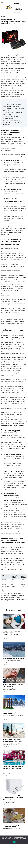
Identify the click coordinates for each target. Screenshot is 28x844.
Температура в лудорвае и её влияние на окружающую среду (12, 740)
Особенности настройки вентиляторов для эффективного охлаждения (12, 122)
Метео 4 (18, 3)
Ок (14, 842)
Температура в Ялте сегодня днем (13, 658)
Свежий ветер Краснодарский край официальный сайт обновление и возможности (13, 768)
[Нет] (26, 839)
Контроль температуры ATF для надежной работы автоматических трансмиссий (13, 797)
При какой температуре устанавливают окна (10, 712)
